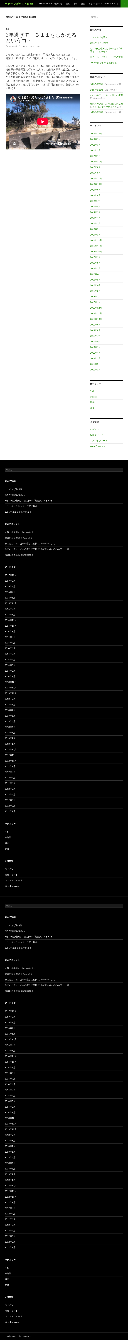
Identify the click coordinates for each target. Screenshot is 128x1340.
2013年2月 (95, 296)
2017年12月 (96, 133)
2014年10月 (96, 184)
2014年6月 (95, 206)
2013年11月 (96, 246)
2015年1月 (95, 172)
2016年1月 (95, 156)
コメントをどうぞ (32, 46)
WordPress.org (97, 446)
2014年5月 (95, 212)
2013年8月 (95, 262)
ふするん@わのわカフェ (104, 106)
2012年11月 (96, 313)
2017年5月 (95, 139)
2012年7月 (95, 336)
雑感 (83, 4)
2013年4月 (95, 285)
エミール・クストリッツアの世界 (106, 57)
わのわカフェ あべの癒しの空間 (106, 95)
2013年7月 (95, 268)
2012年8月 (95, 330)
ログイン (94, 429)
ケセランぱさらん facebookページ (103, 4)
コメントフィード (99, 440)
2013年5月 (95, 279)
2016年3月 (95, 144)
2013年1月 (95, 302)
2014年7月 (95, 201)
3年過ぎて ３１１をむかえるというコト (41, 37)
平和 (75, 4)
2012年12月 (96, 307)
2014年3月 (95, 223)
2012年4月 (95, 352)
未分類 (93, 396)
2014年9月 (95, 189)
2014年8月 (95, 195)
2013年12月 (96, 240)
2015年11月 (96, 161)
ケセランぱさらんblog (19, 3)
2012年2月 (95, 364)
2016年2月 (95, 150)
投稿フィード (96, 435)
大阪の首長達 (96, 84)
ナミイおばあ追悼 (99, 37)
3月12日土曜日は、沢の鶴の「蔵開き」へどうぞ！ (106, 50)
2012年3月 (95, 358)
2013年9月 (95, 257)
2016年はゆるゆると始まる (103, 62)
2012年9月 (95, 324)
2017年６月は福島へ (100, 43)
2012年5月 (95, 347)
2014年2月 (95, 229)
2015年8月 (95, 167)
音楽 (68, 4)
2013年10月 (96, 251)
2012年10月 (96, 319)
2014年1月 (95, 234)
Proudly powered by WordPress (18, 1336)
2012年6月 (95, 341)
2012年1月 (95, 369)
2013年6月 (95, 274)
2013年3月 (95, 291)
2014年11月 (96, 178)
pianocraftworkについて (50, 4)
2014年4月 (95, 217)
